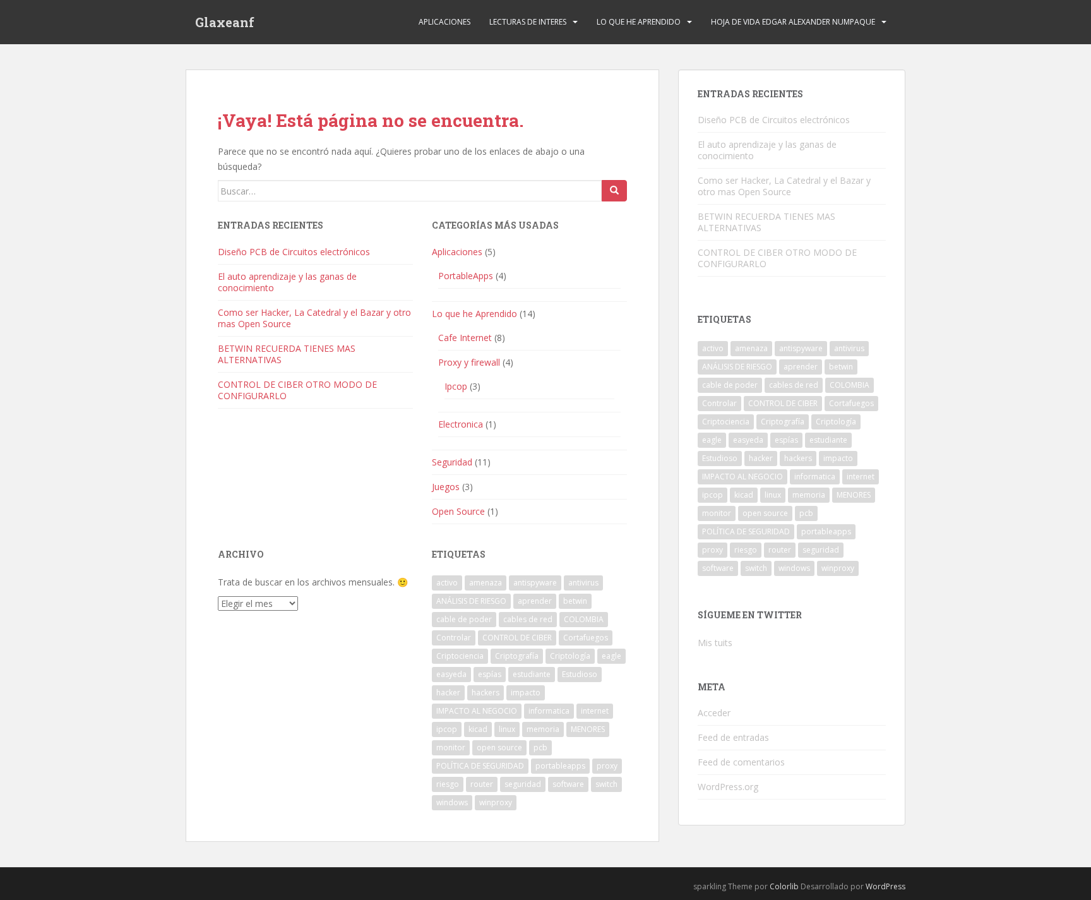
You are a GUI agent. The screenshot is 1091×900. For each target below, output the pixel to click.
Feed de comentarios (741, 762)
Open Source (458, 511)
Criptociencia (460, 656)
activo (447, 582)
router (481, 784)
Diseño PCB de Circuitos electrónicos (294, 252)
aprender (535, 601)
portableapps (560, 765)
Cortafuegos (585, 637)
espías (489, 674)
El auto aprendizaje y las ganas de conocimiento (287, 282)
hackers (485, 692)
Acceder (714, 713)
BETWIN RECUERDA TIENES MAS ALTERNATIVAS (286, 354)
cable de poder (464, 619)
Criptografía (517, 656)
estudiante (532, 674)
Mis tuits (715, 643)
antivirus (583, 582)
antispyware (535, 582)
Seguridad (452, 462)
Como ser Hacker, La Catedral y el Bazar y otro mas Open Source (314, 318)
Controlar (453, 637)
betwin (575, 601)
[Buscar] (614, 190)
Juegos (446, 487)
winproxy (495, 802)
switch (606, 784)
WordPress (885, 886)
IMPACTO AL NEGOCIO (476, 710)
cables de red (527, 619)
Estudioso (579, 674)
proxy (607, 765)
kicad (477, 729)
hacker (448, 692)
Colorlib (784, 886)
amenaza (485, 582)
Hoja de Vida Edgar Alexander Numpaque (793, 21)
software (568, 784)
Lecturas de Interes (527, 21)
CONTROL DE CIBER (517, 637)
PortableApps (465, 276)
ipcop (446, 729)
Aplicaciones (444, 21)
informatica (548, 710)
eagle (611, 656)
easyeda (451, 674)
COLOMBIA (584, 619)
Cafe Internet (465, 338)
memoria (543, 729)
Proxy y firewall (469, 362)
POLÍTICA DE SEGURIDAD (480, 765)
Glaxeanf (224, 22)
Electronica (460, 424)
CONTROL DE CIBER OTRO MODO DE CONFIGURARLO (297, 390)
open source (499, 747)
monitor (450, 747)
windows (452, 802)
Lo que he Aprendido (639, 21)
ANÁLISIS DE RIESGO (471, 601)
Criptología (570, 656)
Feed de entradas (733, 737)
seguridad (522, 784)
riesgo (447, 784)
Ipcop (455, 386)
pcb (540, 747)
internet (595, 710)
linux (507, 729)
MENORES (588, 729)
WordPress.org (728, 787)
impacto (525, 692)
